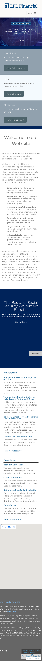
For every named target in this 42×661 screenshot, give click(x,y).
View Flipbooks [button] (14, 120)
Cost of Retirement (13, 477)
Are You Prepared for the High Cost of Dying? (20, 378)
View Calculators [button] (14, 68)
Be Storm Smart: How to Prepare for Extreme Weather (21, 418)
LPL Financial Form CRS (10, 602)
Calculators (10, 460)
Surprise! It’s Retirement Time (18, 436)
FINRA (9, 611)
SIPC (15, 611)
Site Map (3, 650)
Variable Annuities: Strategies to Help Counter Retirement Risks (19, 398)
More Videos (21, 322)
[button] (31, 13)
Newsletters (11, 372)
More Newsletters (13, 451)
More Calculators (12, 519)
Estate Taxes (10, 505)
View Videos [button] (12, 94)
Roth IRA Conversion (13, 465)
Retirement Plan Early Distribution (20, 490)
